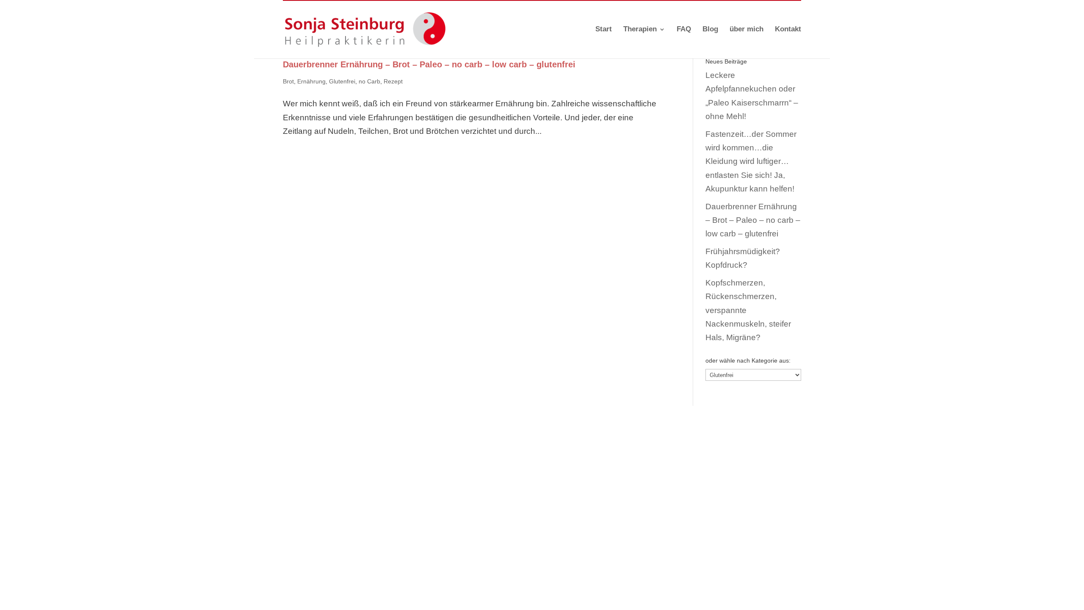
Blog (710, 29)
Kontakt (788, 29)
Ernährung (311, 81)
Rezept (393, 81)
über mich (746, 29)
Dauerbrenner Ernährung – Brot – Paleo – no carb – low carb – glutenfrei (429, 64)
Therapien (640, 29)
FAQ (684, 29)
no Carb (369, 81)
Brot (288, 81)
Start (603, 29)
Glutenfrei (342, 81)
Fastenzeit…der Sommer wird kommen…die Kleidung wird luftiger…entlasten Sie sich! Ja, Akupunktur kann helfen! (750, 161)
